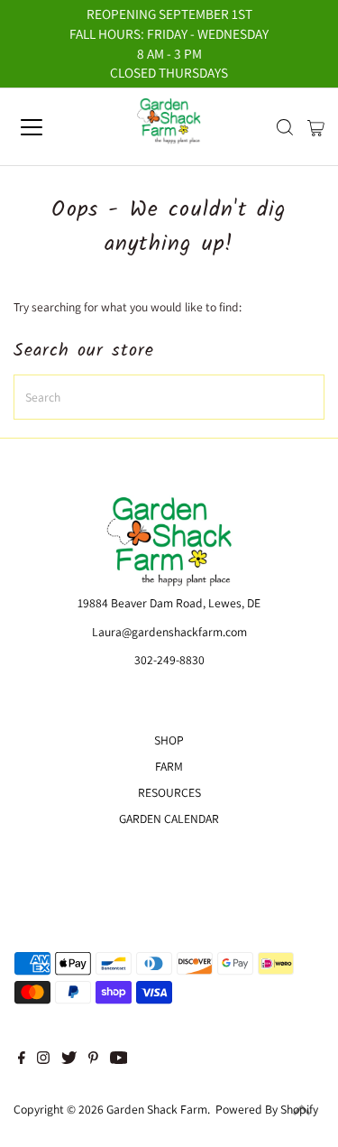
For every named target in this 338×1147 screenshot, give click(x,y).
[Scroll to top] (302, 1111)
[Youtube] (118, 1059)
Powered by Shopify (266, 1109)
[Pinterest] (93, 1059)
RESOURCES (169, 792)
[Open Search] (284, 127)
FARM (169, 766)
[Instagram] (43, 1059)
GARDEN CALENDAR (169, 818)
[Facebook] (22, 1059)
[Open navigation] (46, 127)
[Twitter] (69, 1059)
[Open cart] (315, 127)
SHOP (169, 740)
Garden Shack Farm (156, 1109)
